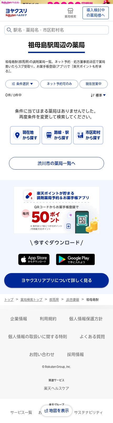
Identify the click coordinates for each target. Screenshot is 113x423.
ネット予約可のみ (59, 83)
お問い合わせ (41, 354)
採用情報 (75, 354)
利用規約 (48, 319)
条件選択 (22, 83)
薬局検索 (70, 16)
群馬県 (54, 299)
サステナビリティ (88, 412)
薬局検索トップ (31, 299)
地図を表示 (59, 410)
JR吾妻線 (72, 299)
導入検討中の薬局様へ (95, 12)
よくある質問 (92, 337)
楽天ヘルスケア (56, 388)
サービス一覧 (21, 412)
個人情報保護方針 (86, 319)
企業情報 (18, 319)
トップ (8, 299)
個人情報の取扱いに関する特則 (37, 337)
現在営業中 (93, 83)
